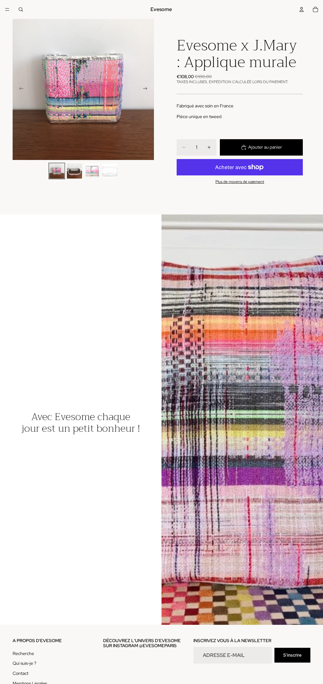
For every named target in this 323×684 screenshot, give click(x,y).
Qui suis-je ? (24, 663)
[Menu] (7, 9)
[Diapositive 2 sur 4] (74, 171)
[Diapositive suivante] (147, 89)
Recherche (23, 653)
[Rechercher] (21, 9)
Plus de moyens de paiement (239, 181)
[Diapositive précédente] (19, 89)
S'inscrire (292, 655)
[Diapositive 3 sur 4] (92, 171)
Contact (20, 673)
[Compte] (301, 9)
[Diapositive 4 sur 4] (109, 171)
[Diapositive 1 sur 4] (56, 171)
